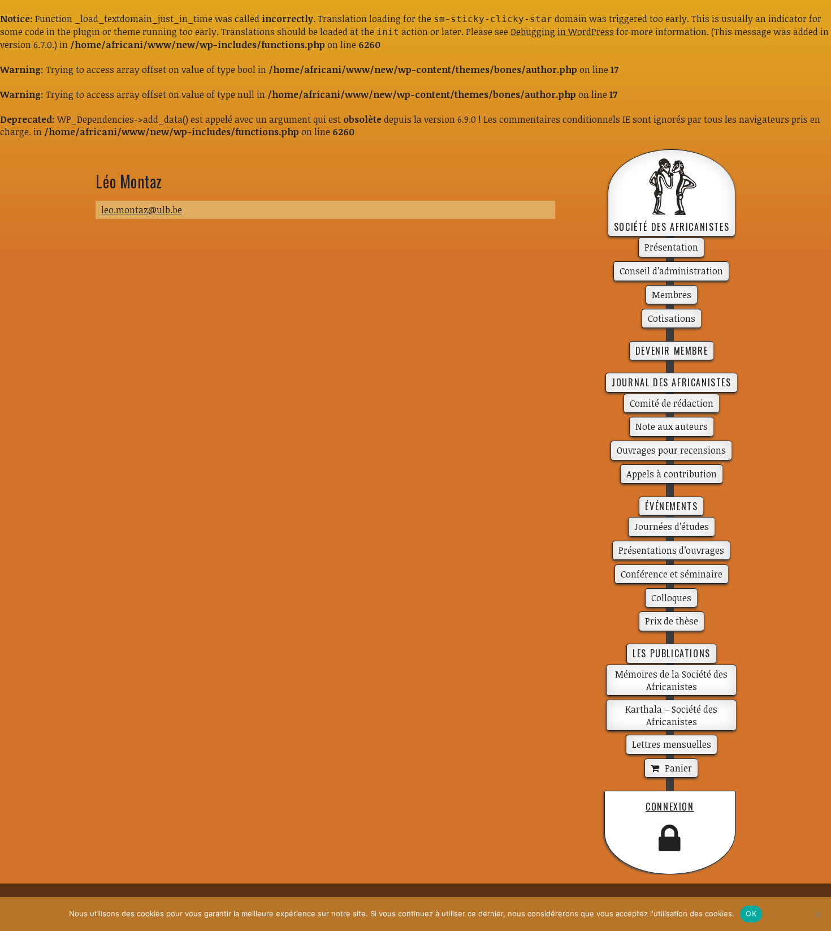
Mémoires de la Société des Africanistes (671, 680)
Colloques (671, 598)
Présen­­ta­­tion (671, 247)
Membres (671, 294)
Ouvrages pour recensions (671, 450)
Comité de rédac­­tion (671, 403)
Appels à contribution (671, 474)
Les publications (672, 653)
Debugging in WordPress (562, 31)
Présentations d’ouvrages (671, 550)
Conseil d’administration (671, 271)
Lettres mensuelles (671, 744)
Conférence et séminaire (671, 574)
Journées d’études (671, 526)
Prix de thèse (671, 621)
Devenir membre (671, 350)
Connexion (670, 806)
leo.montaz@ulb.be (141, 210)
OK (751, 913)
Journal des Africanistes (671, 382)
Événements (671, 506)
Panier (678, 768)
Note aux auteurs (671, 426)
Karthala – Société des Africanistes (671, 715)
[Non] (817, 914)
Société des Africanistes (671, 227)
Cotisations (671, 318)
